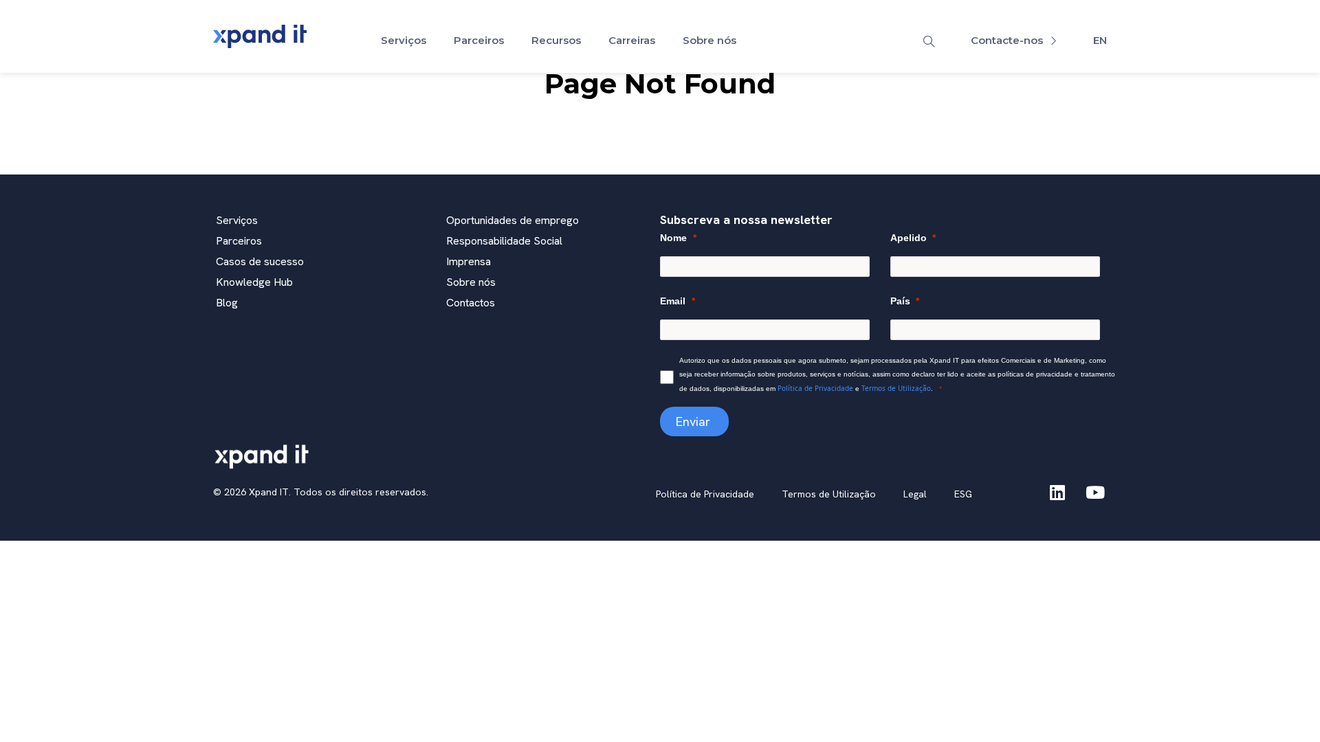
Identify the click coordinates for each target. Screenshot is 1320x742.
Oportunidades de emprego (512, 220)
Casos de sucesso (260, 261)
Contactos (470, 302)
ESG (963, 494)
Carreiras (631, 40)
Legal (915, 494)
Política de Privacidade (815, 388)
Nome (673, 237)
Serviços (403, 40)
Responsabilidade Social (504, 241)
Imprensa (468, 261)
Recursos (556, 40)
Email (672, 300)
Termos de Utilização (896, 388)
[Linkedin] (1057, 492)
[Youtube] (1095, 492)
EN (1100, 40)
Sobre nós (709, 40)
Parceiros (479, 40)
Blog (227, 302)
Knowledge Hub (254, 282)
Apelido (908, 237)
